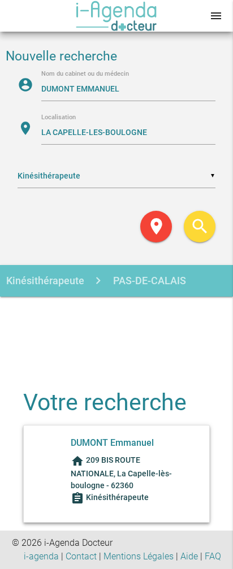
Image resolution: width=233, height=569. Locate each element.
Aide (189, 556)
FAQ (213, 556)
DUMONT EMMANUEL (81, 345)
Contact (81, 556)
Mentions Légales (138, 556)
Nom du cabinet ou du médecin (85, 74)
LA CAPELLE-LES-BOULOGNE (97, 313)
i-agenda (41, 556)
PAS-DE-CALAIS (148, 280)
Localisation (58, 117)
